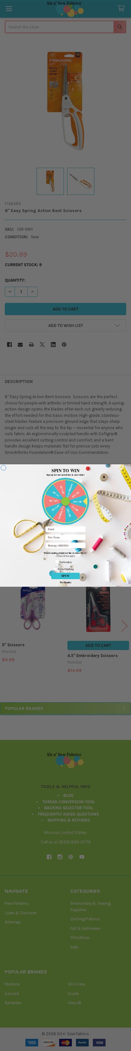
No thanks (65, 582)
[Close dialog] (3, 468)
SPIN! (65, 576)
